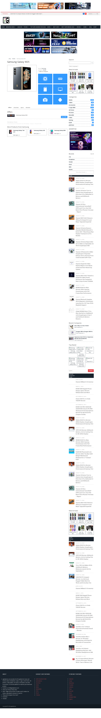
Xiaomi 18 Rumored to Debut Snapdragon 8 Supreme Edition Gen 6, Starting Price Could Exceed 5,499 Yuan (84, 254)
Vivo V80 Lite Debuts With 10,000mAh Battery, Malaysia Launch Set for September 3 (84, 568)
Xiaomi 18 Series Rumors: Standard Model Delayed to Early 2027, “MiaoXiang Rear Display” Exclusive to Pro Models (85, 231)
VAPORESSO (39, 681)
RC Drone (81, 112)
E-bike (81, 117)
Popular (71, 374)
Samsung (25, 127)
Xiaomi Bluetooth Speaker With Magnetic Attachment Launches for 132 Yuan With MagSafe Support (84, 302)
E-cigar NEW (81, 107)
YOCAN (70, 162)
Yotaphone (72, 159)
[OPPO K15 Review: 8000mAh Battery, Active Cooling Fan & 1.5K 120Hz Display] (71, 429)
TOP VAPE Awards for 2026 (38, 27)
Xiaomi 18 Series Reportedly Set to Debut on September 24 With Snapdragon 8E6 (85, 243)
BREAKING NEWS (10, 27)
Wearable (81, 115)
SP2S (37, 691)
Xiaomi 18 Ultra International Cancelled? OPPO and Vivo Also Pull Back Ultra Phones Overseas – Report (84, 208)
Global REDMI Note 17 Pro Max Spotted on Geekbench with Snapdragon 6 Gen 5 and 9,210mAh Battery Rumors (84, 315)
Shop (94, 27)
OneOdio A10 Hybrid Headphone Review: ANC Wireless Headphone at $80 (84, 650)
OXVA (37, 685)
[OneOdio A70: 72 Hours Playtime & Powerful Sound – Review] (71, 625)
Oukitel (70, 695)
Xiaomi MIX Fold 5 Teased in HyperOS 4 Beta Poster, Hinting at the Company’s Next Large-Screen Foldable (85, 278)
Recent (71, 537)
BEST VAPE (56, 27)
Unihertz (71, 687)
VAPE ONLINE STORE (41, 679)
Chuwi (70, 681)
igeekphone (13, 706)
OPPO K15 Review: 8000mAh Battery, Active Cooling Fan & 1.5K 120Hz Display (84, 432)
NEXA (37, 687)
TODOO (38, 695)
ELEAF (81, 122)
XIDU (70, 167)
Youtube (5, 698)
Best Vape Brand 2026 (68, 27)
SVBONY (71, 679)
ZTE (70, 157)
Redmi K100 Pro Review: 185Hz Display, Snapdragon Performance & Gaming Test (84, 182)
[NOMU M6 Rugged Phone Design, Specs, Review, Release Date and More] (71, 388)
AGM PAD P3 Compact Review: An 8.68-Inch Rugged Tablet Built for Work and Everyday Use (27, 13)
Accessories (81, 105)
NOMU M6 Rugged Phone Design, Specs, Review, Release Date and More (83, 390)
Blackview (71, 683)
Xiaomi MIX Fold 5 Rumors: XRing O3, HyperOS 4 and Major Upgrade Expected (84, 220)
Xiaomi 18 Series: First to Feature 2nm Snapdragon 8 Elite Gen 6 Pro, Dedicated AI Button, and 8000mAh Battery (84, 194)
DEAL (90, 27)
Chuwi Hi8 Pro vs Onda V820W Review (83, 400)
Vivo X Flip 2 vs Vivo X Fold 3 (81, 325)
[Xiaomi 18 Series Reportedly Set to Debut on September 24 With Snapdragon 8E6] (71, 241)
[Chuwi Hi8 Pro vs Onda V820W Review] (71, 398)
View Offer (64, 117)
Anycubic (71, 691)
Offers (10, 107)
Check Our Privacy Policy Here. (10, 689)
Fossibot (71, 685)
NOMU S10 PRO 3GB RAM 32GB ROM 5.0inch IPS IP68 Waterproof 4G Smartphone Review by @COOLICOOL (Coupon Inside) (84, 410)
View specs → (16, 135)
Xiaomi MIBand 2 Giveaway (84, 382)
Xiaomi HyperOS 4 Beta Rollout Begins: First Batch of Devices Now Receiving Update (84, 266)
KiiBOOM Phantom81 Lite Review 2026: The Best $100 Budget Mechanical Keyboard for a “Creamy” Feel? (84, 455)
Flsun (70, 689)
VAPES (48, 27)
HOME (3, 27)
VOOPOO (38, 683)
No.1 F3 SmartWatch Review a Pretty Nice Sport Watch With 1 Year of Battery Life (85, 660)
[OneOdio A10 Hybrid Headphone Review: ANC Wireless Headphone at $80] (71, 647)
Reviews (28, 107)
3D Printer (81, 110)
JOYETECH (81, 125)
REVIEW (79, 27)
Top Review (72, 375)
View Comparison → (78, 327)
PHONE (26, 27)
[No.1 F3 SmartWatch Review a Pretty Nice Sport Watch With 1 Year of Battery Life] (71, 657)
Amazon (19, 27)
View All (92, 154)
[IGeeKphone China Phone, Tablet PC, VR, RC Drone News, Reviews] (6, 20)
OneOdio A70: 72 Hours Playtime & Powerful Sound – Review (84, 628)
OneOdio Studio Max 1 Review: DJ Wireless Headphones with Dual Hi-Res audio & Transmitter (84, 639)
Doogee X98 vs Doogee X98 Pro (84, 331)
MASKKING (38, 689)
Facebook (5, 696)
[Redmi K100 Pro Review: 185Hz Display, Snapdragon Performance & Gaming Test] (71, 179)
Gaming (81, 120)
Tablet (81, 102)
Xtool (70, 164)
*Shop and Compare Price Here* (10, 695)
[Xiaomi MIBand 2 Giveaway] (71, 381)
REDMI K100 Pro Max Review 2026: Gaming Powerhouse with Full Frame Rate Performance (83, 290)
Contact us (5, 688)
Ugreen (71, 699)
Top (70, 540)
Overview (16, 107)
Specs (22, 107)
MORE (85, 27)
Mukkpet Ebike (72, 697)
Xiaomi (70, 169)
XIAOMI (70, 175)
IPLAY (37, 693)
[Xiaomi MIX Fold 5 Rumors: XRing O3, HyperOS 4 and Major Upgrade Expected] (71, 217)
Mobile (44, 70)
